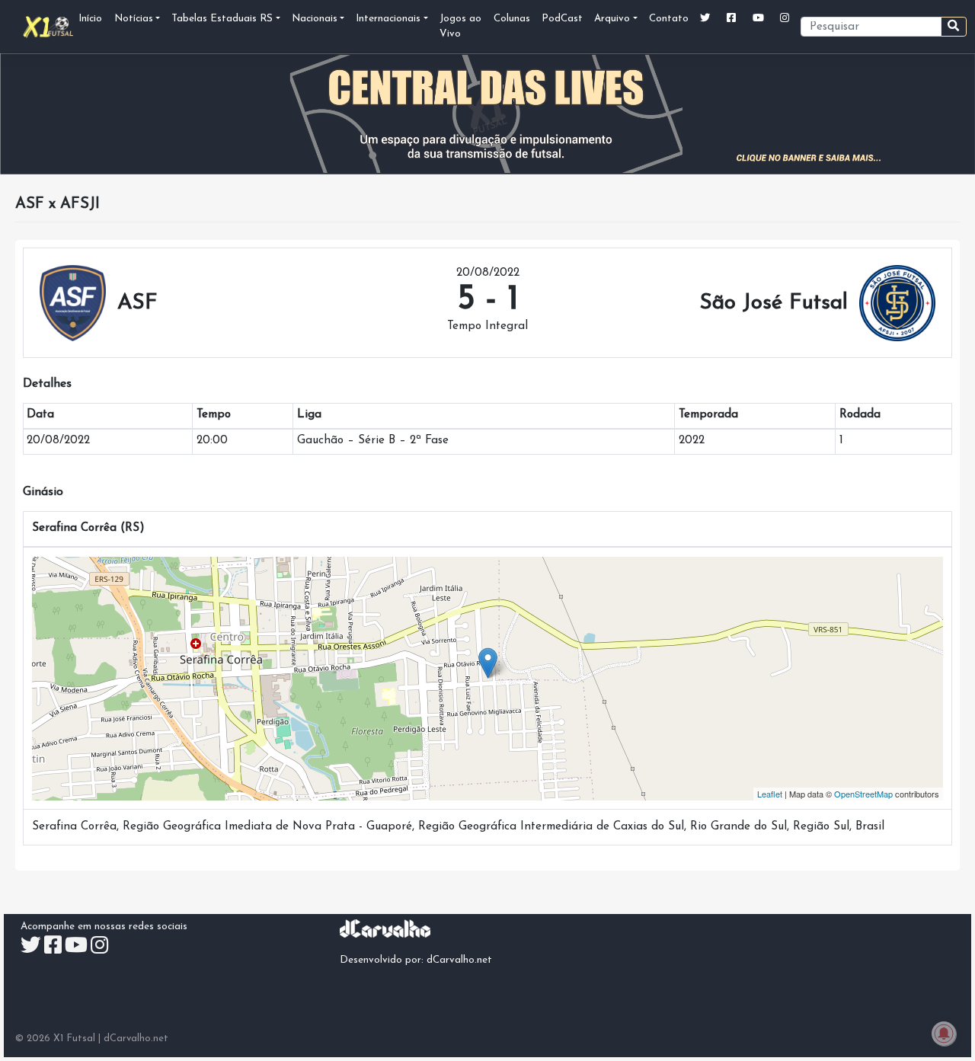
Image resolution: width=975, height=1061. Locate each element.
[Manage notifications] (944, 1033)
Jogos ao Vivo (460, 26)
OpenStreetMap (863, 794)
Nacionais (314, 19)
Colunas (512, 19)
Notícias (133, 19)
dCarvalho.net (459, 960)
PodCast (562, 19)
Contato (669, 19)
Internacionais (388, 19)
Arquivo (612, 19)
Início (90, 19)
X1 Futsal (74, 1038)
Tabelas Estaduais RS (222, 19)
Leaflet (769, 794)
